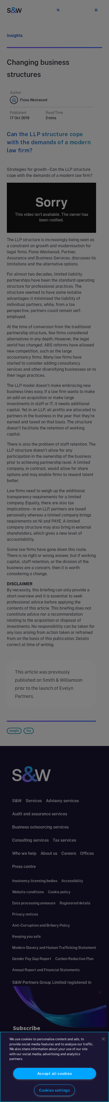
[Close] (103, 1039)
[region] (54, 1067)
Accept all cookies (54, 1073)
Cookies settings (54, 1090)
